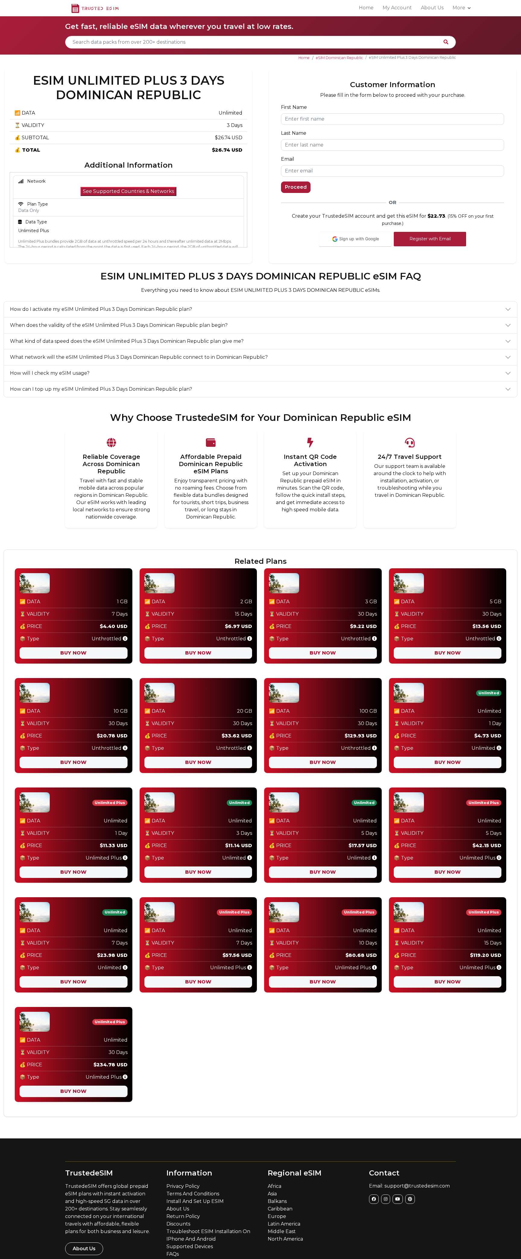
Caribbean (280, 1209)
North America (285, 1239)
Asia (272, 1194)
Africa (274, 1186)
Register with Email (430, 238)
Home (366, 8)
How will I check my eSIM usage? (50, 373)
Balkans (277, 1201)
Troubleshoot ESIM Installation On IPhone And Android (208, 1235)
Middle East (282, 1231)
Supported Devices (189, 1246)
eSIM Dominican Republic (339, 58)
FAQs (172, 1254)
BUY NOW (73, 653)
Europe (277, 1216)
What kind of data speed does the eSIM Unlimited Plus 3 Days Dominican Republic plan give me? (127, 341)
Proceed (296, 187)
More (459, 8)
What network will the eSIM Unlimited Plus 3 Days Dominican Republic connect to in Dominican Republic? (139, 357)
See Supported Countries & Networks (128, 191)
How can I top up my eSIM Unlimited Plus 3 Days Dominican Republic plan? (101, 389)
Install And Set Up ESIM (195, 1201)
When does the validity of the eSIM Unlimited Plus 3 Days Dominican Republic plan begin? (119, 325)
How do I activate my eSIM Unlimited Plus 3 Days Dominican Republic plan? (101, 309)
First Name (294, 107)
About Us (432, 8)
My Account (397, 8)
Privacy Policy (183, 1186)
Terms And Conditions (192, 1194)
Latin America (284, 1224)
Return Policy (183, 1216)
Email (287, 159)
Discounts (178, 1224)
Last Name (293, 133)
